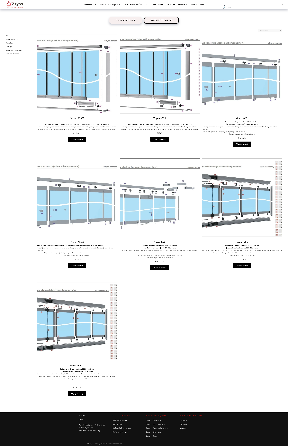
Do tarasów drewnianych (121, 428)
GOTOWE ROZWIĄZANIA (110, 4)
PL (283, 4)
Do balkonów (117, 424)
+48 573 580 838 (197, 4)
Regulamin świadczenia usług (89, 430)
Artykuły (170, 4)
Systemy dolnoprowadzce (155, 424)
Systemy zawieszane (153, 420)
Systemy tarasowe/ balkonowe (157, 428)
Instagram (183, 420)
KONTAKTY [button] (182, 4)
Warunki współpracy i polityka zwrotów (93, 425)
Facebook (183, 424)
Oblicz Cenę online (154, 4)
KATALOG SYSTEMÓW (121, 416)
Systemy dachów (152, 436)
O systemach (90, 4)
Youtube (183, 428)
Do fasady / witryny (119, 432)
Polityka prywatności (86, 428)
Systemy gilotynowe (153, 432)
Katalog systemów (133, 4)
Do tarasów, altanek (119, 420)
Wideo (81, 419)
